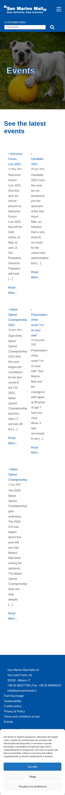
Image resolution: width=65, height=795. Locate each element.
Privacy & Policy (14, 711)
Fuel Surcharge (14, 695)
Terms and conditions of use (22, 716)
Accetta (32, 766)
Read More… (13, 290)
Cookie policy (12, 706)
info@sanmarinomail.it (21, 690)
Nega (32, 776)
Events (8, 721)
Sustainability (12, 701)
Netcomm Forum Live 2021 (15, 159)
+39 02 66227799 (19, 685)
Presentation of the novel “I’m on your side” (39, 325)
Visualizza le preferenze (32, 786)
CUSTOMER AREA (15, 22)
